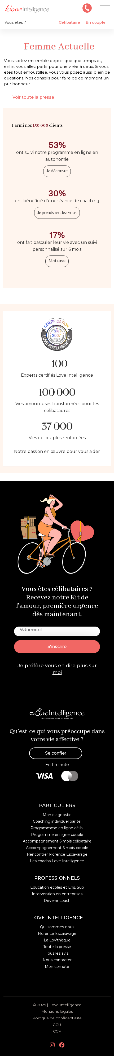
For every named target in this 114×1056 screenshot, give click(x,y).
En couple (96, 22)
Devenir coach (57, 900)
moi (57, 672)
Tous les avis (57, 953)
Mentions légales (57, 1011)
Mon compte (57, 966)
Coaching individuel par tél (57, 821)
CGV (57, 1031)
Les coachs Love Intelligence (57, 861)
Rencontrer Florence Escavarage (57, 854)
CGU (57, 1024)
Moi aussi (57, 261)
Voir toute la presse (33, 97)
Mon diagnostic (57, 814)
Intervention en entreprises (57, 894)
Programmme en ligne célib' (57, 828)
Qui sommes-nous (57, 927)
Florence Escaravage (57, 933)
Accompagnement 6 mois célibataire (57, 841)
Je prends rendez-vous (57, 213)
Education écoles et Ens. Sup (57, 887)
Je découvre (57, 171)
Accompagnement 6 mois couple (57, 847)
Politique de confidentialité (57, 1018)
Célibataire (69, 22)
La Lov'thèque (57, 940)
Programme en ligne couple (57, 834)
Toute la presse (57, 946)
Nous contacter (57, 960)
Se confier (55, 753)
